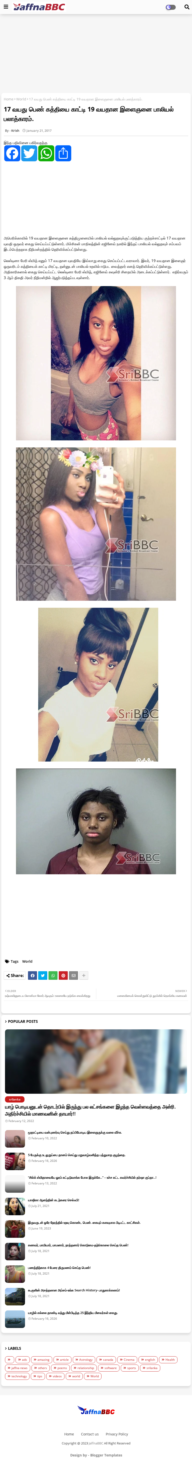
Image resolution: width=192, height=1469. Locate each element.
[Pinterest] (63, 975)
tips (39, 1376)
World (21, 99)
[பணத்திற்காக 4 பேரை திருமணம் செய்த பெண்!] (15, 1274)
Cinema (129, 1360)
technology (19, 1376)
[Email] (73, 975)
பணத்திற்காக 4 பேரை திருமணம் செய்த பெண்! (59, 1267)
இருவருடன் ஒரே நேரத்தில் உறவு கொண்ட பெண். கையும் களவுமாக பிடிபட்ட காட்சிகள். (84, 1222)
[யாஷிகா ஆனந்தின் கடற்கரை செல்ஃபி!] (15, 1206)
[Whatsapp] (53, 975)
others (42, 1368)
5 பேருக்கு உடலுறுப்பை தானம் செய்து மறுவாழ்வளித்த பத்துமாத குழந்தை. (77, 1155)
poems (62, 1368)
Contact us (90, 1434)
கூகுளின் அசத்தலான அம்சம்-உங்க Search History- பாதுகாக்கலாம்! (74, 1290)
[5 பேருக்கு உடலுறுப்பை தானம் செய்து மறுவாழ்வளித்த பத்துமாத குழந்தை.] (15, 1161)
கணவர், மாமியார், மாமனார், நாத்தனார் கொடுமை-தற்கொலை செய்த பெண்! (78, 1245)
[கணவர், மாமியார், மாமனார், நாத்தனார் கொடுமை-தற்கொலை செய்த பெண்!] (15, 1251)
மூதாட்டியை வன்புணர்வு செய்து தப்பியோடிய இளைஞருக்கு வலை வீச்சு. (75, 1132)
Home (9, 99)
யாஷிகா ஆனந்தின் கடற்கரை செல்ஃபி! (53, 1200)
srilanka (152, 1368)
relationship (86, 1368)
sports (131, 1368)
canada (108, 1360)
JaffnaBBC (96, 1443)
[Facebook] (32, 975)
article (64, 1360)
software (110, 1368)
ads (24, 1360)
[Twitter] (42, 975)
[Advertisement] (96, 54)
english (150, 1360)
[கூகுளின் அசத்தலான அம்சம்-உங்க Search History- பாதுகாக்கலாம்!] (15, 1296)
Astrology (85, 1360)
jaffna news (20, 1368)
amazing (44, 1360)
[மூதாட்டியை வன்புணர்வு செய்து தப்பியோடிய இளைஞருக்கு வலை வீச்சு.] (15, 1139)
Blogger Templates (106, 1455)
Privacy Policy (117, 1434)
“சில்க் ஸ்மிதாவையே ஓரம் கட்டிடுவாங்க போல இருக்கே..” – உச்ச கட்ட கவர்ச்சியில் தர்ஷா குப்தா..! (92, 1177)
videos (57, 1376)
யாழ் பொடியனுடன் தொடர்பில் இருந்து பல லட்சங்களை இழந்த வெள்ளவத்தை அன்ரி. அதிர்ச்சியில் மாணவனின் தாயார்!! (90, 1110)
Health (170, 1360)
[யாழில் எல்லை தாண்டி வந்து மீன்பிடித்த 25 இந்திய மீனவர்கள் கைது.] (15, 1319)
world (76, 1376)
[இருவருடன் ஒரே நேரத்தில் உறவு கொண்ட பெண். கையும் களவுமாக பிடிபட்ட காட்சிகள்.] (15, 1229)
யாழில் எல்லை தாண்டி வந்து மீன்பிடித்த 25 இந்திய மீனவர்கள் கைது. (73, 1312)
